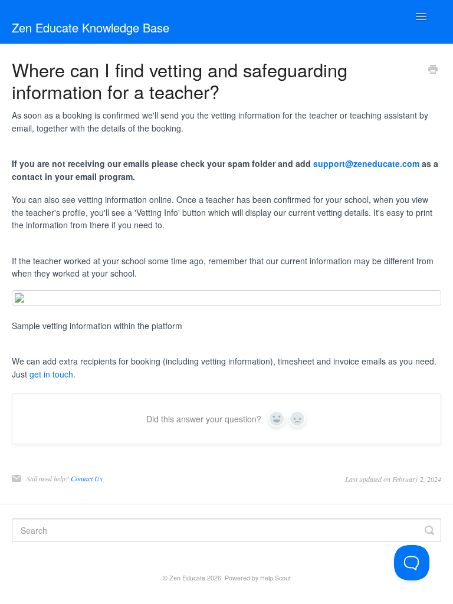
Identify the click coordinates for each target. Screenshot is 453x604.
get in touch (51, 374)
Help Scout (275, 577)
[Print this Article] (433, 70)
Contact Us (87, 478)
